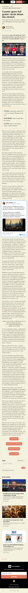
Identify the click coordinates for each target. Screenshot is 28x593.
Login (13, 1)
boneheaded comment (10, 310)
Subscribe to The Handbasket (14, 443)
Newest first (20, 460)
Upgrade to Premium (14, 448)
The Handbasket (5, 6)
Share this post (14, 438)
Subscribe (19, 1)
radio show (4, 100)
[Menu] (24, 2)
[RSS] (14, 581)
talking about (5, 158)
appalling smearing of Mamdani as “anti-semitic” (14, 389)
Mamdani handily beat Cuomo (9, 73)
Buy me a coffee (14, 453)
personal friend (16, 100)
